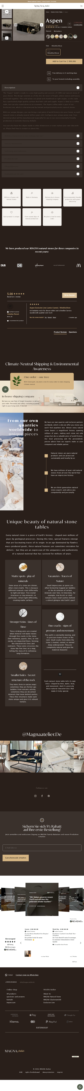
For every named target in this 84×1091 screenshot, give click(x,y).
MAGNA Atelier (45, 1069)
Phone (53, 1)
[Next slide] (41, 25)
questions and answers (16, 997)
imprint (60, 1072)
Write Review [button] (69, 295)
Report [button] (50, 317)
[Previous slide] (15, 25)
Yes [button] (46, 317)
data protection (48, 1072)
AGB (20, 1072)
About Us (47, 994)
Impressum (11, 1002)
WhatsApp (46, 1)
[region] (50, 943)
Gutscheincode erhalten (15, 858)
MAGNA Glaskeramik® (52, 1000)
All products (11, 994)
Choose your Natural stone (54, 29)
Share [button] (54, 317)
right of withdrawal (32, 1072)
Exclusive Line (49, 1002)
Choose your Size (53, 44)
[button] (20, 943)
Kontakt (10, 1000)
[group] (18, 294)
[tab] (60, 332)
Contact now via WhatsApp (27, 975)
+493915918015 (11, 982)
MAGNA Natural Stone (52, 997)
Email (39, 1)
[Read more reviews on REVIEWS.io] (10, 950)
